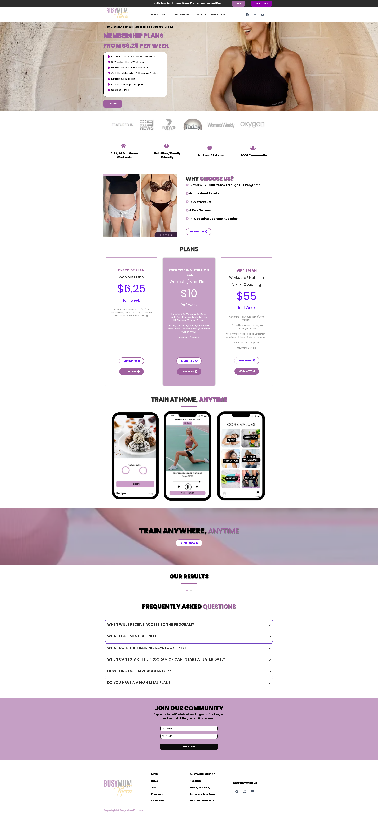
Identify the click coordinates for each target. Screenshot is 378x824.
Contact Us (157, 800)
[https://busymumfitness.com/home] (121, 14)
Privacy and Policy (200, 787)
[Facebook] (247, 14)
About (166, 14)
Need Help (195, 780)
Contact (200, 14)
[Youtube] (263, 14)
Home (154, 14)
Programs (182, 14)
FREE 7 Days (218, 14)
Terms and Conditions (202, 794)
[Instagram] (255, 14)
